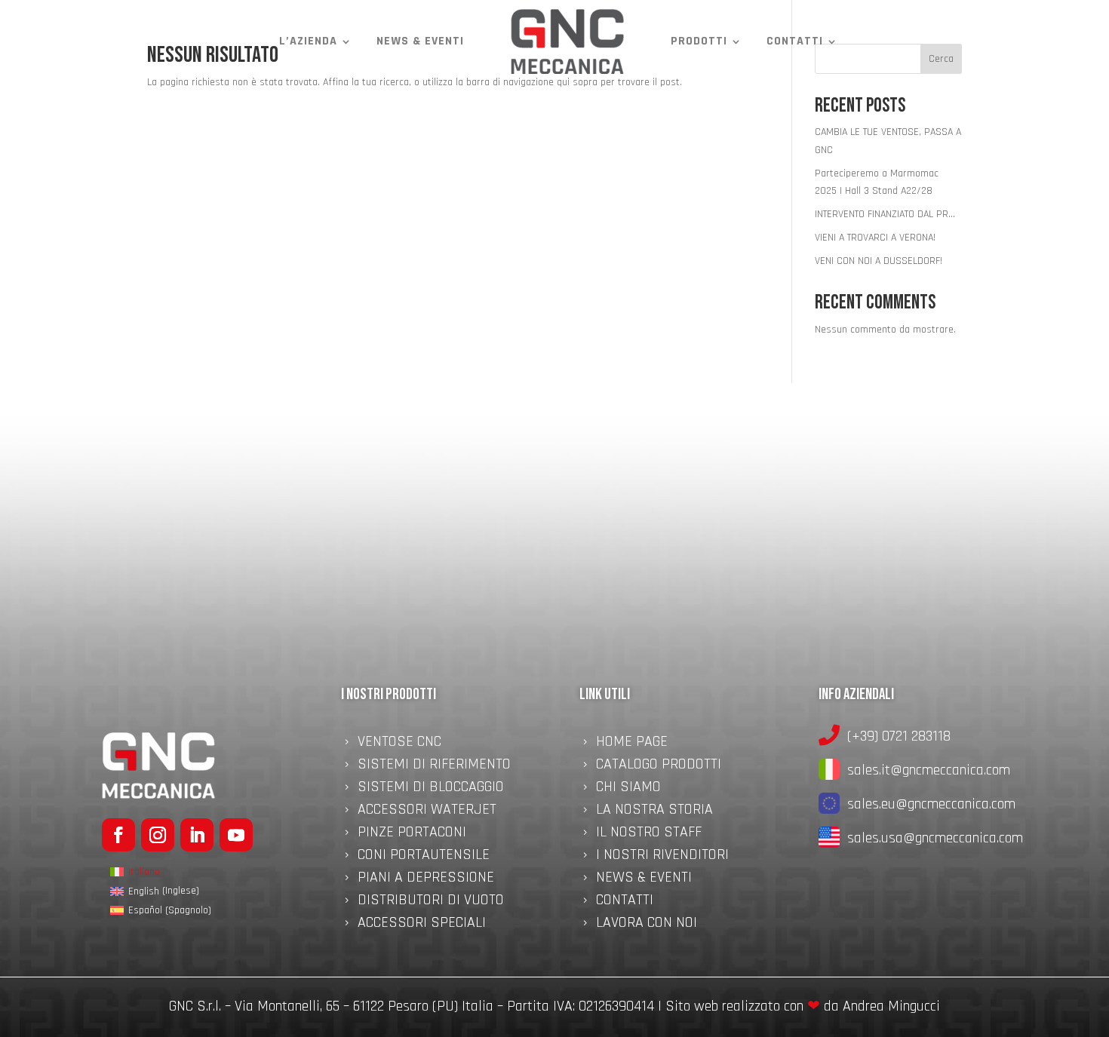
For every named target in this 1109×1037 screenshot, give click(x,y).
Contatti (794, 41)
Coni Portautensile (424, 856)
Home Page (632, 743)
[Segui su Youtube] (236, 834)
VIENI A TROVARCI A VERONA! (875, 237)
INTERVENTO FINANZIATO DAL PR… (885, 214)
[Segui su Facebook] (118, 834)
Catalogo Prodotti (658, 766)
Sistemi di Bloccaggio (431, 788)
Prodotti (699, 41)
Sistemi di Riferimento (434, 766)
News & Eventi (420, 41)
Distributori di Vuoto (431, 902)
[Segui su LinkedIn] (197, 834)
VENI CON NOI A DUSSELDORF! (878, 261)
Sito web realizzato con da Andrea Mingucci (802, 1006)
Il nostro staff (649, 834)
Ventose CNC (399, 743)
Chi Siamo (628, 788)
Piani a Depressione (426, 879)
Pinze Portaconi (412, 834)
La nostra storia (654, 811)
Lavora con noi (646, 924)
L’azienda (308, 41)
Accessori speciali (422, 924)
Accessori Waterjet (427, 811)
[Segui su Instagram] (157, 834)
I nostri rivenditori (662, 856)
